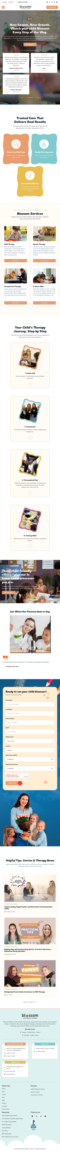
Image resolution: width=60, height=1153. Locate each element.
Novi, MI (16, 70)
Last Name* (9, 709)
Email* (7, 728)
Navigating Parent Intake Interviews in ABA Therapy (24, 992)
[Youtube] (45, 1116)
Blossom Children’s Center (26, 1149)
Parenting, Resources (10, 904)
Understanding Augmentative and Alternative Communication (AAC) (28, 908)
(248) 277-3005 (22, 2)
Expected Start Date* (12, 764)
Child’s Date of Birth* (11, 755)
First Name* (9, 700)
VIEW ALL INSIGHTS (29, 1002)
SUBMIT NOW (12, 783)
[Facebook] (32, 1116)
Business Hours (30, 1029)
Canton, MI (44, 70)
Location (4, 2)
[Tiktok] (40, 1116)
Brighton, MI (16, 92)
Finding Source (9, 737)
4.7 (26, 97)
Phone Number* (10, 718)
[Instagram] (36, 1116)
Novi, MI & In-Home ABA (15, 1044)
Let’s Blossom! (30, 44)
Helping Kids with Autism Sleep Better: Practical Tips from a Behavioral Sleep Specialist (27, 950)
